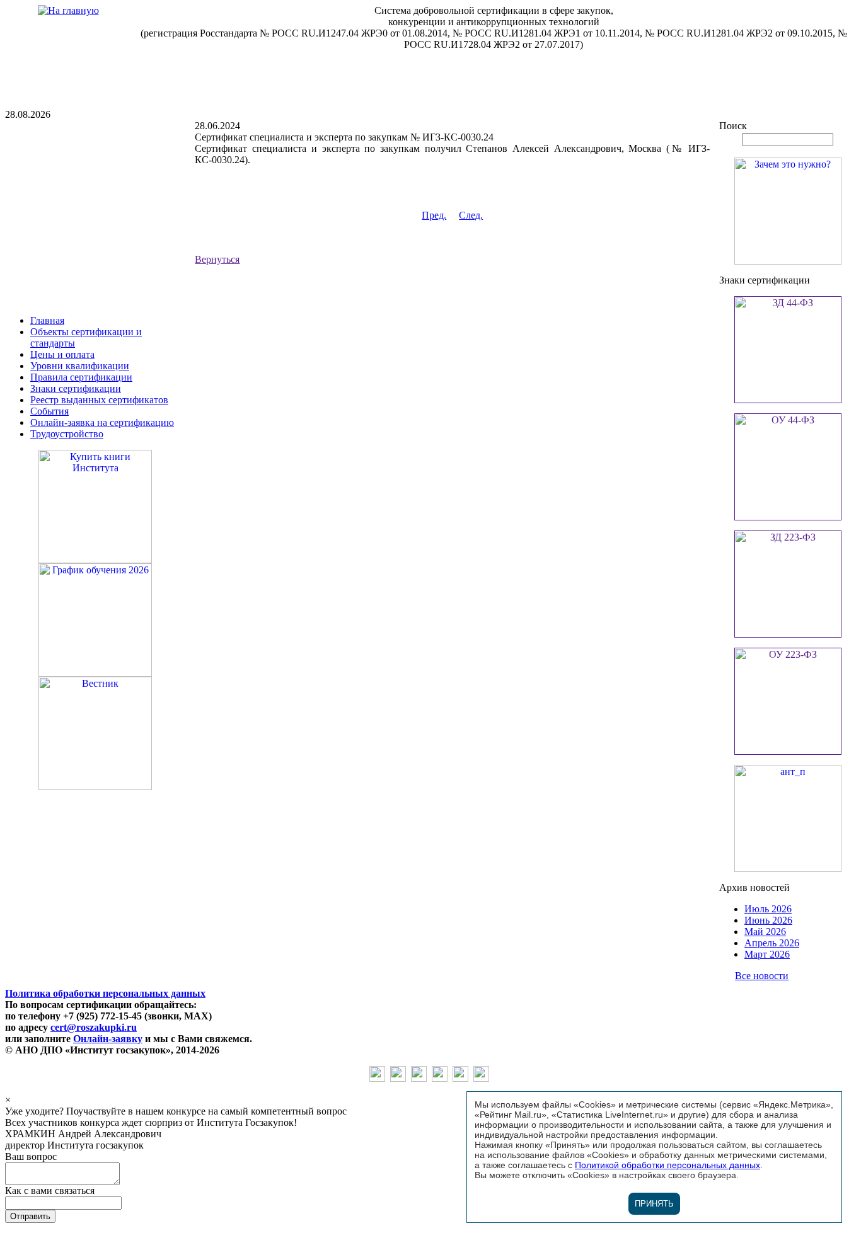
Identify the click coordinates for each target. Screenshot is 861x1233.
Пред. (434, 215)
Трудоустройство (66, 433)
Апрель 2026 (771, 943)
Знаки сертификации (75, 388)
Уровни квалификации (79, 365)
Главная (47, 320)
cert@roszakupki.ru (93, 1027)
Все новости (762, 975)
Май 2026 (765, 931)
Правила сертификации (81, 377)
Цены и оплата (62, 354)
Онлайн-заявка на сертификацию (102, 422)
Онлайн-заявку (107, 1038)
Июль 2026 (768, 908)
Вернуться (217, 259)
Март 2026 (767, 954)
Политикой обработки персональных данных (667, 1165)
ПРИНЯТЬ (654, 1203)
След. (471, 215)
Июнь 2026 (768, 920)
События (49, 411)
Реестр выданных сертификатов (99, 399)
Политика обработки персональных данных (105, 993)
